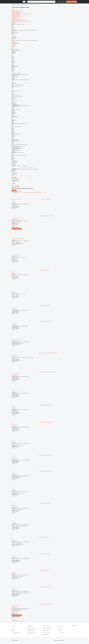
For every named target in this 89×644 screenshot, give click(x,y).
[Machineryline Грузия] (17, 1)
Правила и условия (30, 627)
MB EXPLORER (14, 457)
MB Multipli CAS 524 (15, 606)
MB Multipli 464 (14, 473)
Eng (12, 634)
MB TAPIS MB (14, 307)
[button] (12, 208)
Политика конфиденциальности (32, 629)
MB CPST (13, 272)
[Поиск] (28, 1)
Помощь (13, 629)
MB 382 (13, 539)
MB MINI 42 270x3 (15, 255)
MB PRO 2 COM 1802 (15, 374)
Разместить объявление (16, 228)
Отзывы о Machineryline (30, 632)
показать (14, 183)
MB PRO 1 (13, 407)
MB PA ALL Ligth (14, 505)
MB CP (13, 291)
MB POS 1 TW (14, 424)
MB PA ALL (14, 201)
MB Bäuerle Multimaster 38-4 (17, 339)
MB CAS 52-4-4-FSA (15, 355)
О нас (13, 627)
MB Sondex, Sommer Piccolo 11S (17, 218)
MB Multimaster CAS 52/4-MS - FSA (18, 238)
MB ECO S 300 (14, 390)
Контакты (13, 630)
